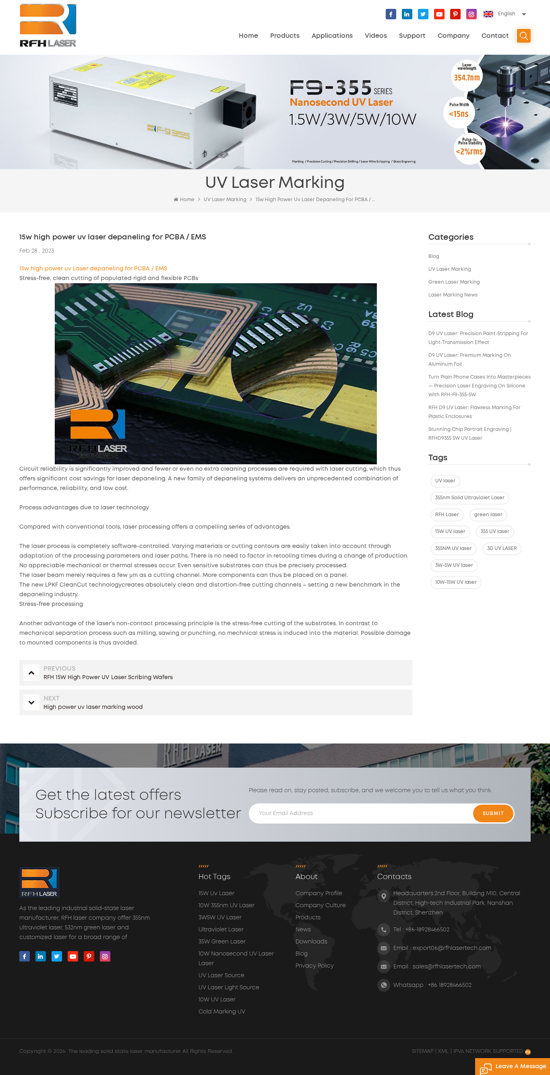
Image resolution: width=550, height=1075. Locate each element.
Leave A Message (521, 1066)
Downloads (311, 942)
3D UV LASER (502, 548)
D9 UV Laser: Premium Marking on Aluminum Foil (469, 360)
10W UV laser (217, 1000)
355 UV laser (495, 531)
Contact (495, 36)
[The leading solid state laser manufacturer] (48, 25)
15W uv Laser (216, 893)
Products (285, 36)
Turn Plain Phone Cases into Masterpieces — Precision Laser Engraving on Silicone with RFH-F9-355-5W (479, 386)
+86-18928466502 (427, 930)
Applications (332, 36)
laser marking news (453, 295)
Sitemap (423, 1051)
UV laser (445, 481)
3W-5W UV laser (454, 565)
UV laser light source (228, 988)
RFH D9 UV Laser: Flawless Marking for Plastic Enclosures (474, 412)
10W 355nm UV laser (226, 905)
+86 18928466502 (449, 985)
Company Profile (319, 893)
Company (453, 36)
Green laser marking (454, 282)
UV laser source (221, 975)
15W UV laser (450, 531)
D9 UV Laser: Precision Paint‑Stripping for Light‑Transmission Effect (478, 338)
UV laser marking (449, 269)
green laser (488, 515)
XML (443, 1051)
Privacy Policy (315, 966)
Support (412, 36)
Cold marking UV (221, 1012)
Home (248, 36)
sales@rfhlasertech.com (447, 967)
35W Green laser (222, 942)
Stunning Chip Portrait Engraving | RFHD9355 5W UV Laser (469, 434)
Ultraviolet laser (221, 930)
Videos (376, 36)
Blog (433, 256)
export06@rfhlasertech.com (452, 948)
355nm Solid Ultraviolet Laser (470, 498)
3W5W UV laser (220, 918)
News (303, 930)
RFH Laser (447, 515)
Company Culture (321, 905)
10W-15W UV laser (456, 582)
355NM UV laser (453, 548)
